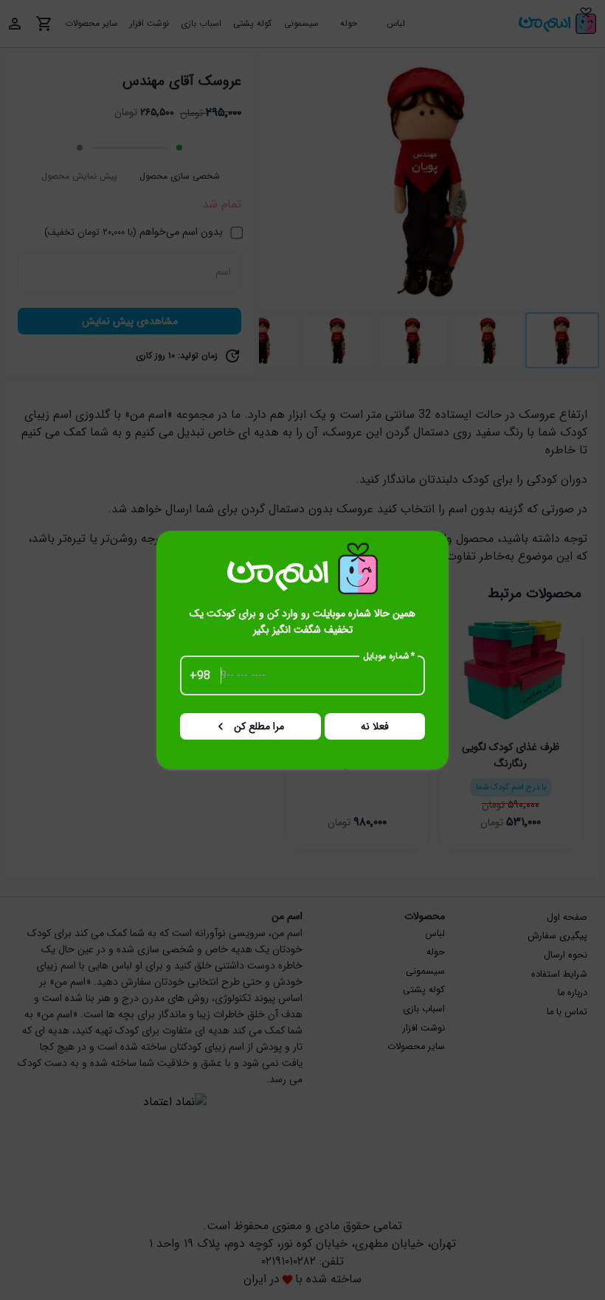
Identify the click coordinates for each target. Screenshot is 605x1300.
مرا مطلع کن (259, 726)
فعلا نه (375, 726)
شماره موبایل (389, 656)
